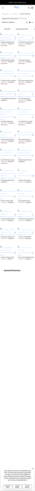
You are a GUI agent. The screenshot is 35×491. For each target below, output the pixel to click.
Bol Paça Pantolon (22, 29)
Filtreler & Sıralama (8, 22)
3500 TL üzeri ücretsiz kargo (17, 2)
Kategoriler (5, 14)
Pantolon (14, 14)
